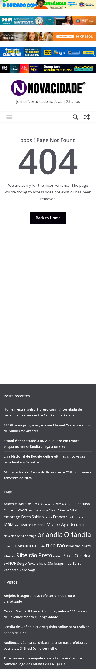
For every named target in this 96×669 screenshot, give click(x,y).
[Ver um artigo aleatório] (86, 117)
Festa (48, 517)
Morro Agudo (60, 524)
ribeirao (55, 545)
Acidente (10, 504)
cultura (43, 510)
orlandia (50, 534)
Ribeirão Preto (34, 555)
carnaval (61, 504)
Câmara (63, 510)
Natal (80, 525)
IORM (9, 524)
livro (17, 525)
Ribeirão (9, 556)
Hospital (79, 517)
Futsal (69, 517)
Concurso (82, 504)
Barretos (25, 503)
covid (22, 510)
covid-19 (33, 510)
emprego (12, 516)
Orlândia (77, 534)
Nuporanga (28, 536)
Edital (73, 510)
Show (41, 563)
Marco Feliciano (33, 524)
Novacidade (12, 536)
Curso (53, 510)
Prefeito (9, 546)
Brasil (36, 504)
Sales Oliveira (76, 555)
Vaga (32, 570)
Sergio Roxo (26, 563)
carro (71, 504)
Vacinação (11, 570)
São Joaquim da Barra (64, 563)
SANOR (10, 563)
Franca (59, 516)
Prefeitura (24, 546)
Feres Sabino (32, 516)
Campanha (48, 504)
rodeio (57, 556)
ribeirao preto (78, 546)
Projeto (40, 546)
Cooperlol (10, 510)
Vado (23, 570)
